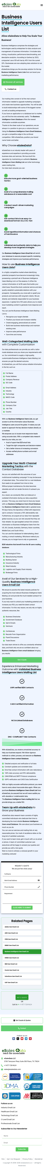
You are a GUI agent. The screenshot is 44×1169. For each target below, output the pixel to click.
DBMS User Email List (12, 945)
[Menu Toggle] (41, 5)
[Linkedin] (26, 1038)
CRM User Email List (11, 939)
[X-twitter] (18, 1038)
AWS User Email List (11, 933)
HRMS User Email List (12, 958)
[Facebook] (13, 1038)
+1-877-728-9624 (26, 1005)
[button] (22, 997)
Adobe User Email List (12, 927)
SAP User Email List (11, 982)
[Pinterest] (30, 1038)
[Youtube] (22, 1038)
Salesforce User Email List (13, 976)
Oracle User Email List (12, 970)
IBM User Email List (11, 964)
